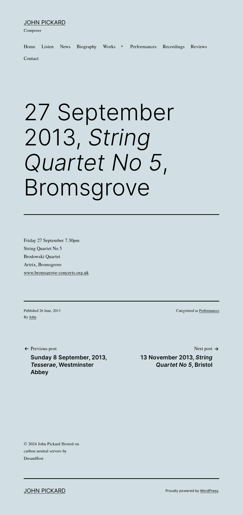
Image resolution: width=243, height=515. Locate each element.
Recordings (174, 46)
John (32, 316)
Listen (48, 46)
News (65, 46)
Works (109, 46)
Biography (87, 46)
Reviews (199, 46)
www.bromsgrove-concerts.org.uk (56, 272)
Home (29, 46)
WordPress (209, 491)
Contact (31, 58)
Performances (143, 46)
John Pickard (44, 22)
